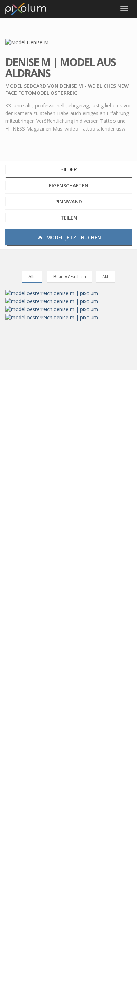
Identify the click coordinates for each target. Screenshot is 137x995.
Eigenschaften (69, 185)
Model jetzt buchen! (74, 237)
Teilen (68, 217)
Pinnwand (68, 201)
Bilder (68, 169)
